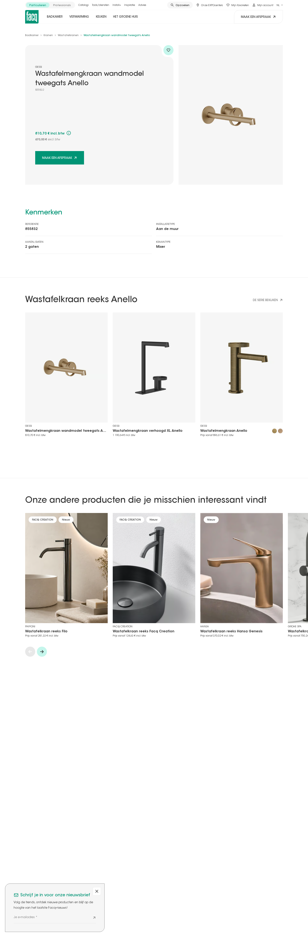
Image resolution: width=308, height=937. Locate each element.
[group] (50, 5)
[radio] (37, 5)
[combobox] (280, 5)
